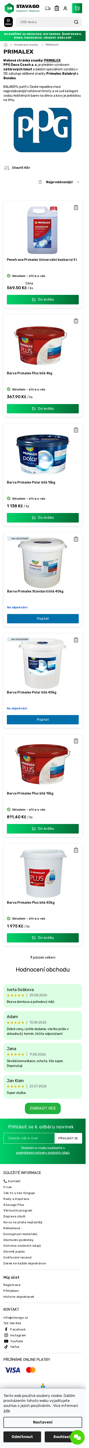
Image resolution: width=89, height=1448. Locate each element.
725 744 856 (12, 1323)
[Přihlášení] (66, 8)
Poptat (43, 619)
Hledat (76, 22)
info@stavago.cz (15, 1317)
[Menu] (8, 22)
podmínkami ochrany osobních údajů (43, 1153)
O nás (7, 1187)
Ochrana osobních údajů (22, 1245)
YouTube (16, 1341)
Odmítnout (22, 1437)
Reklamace (12, 1228)
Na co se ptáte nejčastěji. (23, 1222)
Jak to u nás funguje (19, 1193)
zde (6, 1411)
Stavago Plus (13, 1204)
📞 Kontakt (12, 1181)
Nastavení (42, 1422)
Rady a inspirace (16, 1199)
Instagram (18, 1335)
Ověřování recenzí (17, 1257)
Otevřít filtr (21, 168)
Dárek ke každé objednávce (24, 1263)
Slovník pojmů (14, 1251)
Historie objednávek (18, 1296)
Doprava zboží (14, 1216)
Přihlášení (11, 1291)
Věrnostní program (17, 1210)
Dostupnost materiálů (20, 1234)
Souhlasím (63, 1437)
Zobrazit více (43, 1108)
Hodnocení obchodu (43, 969)
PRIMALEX (52, 60)
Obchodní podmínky (18, 1240)
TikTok (14, 1347)
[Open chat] (77, 1437)
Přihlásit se (68, 1138)
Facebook (18, 1329)
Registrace (12, 1285)
